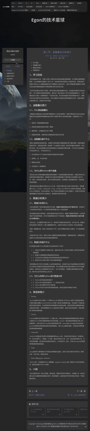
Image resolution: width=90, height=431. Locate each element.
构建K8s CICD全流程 (59, 10)
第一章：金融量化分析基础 (55, 56)
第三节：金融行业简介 (37, 395)
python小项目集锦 (63, 6)
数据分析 (44, 3)
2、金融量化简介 (9, 73)
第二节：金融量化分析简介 (57, 52)
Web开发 (20, 6)
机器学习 (71, 3)
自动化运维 (29, 6)
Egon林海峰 (6, 7)
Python (20, 3)
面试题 (79, 3)
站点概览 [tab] (17, 66)
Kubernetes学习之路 (44, 10)
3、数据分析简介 (9, 76)
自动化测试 (39, 6)
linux (13, 3)
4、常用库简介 (8, 79)
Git (31, 3)
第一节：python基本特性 (77, 395)
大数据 (33, 10)
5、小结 (6, 81)
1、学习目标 (8, 71)
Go (26, 3)
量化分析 (62, 3)
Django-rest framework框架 (20, 10)
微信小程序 (54, 3)
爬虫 (13, 6)
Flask (37, 3)
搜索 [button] (13, 60)
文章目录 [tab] (8, 66)
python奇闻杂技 (50, 6)
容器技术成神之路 (72, 10)
